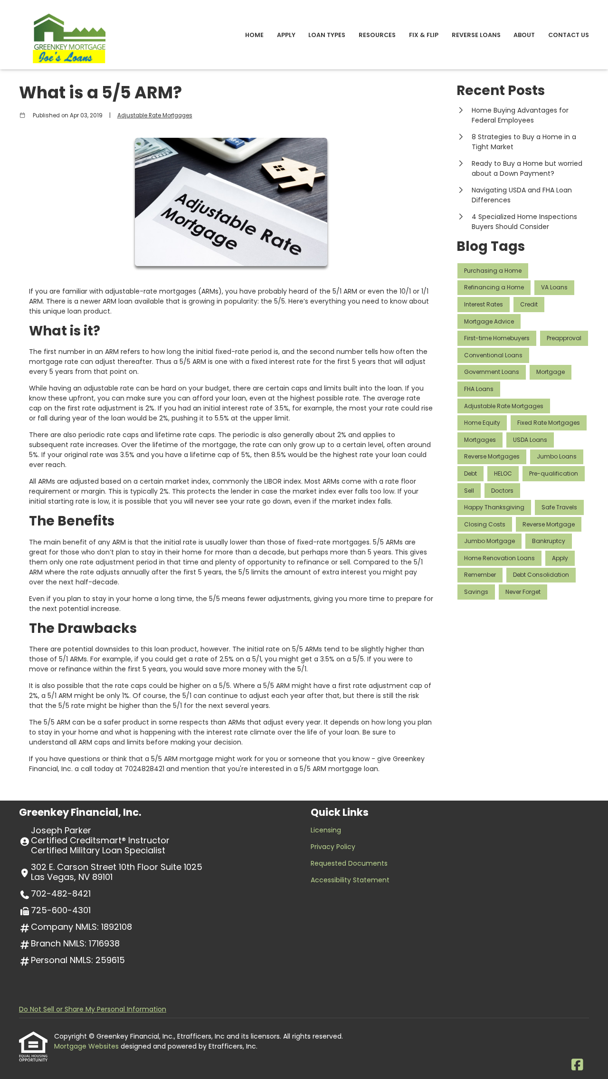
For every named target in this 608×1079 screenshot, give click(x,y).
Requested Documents (349, 863)
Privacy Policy (333, 846)
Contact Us (568, 35)
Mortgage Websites (87, 1046)
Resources (377, 35)
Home (254, 35)
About (524, 35)
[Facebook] (577, 1065)
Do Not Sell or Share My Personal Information (92, 1009)
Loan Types (326, 35)
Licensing (326, 830)
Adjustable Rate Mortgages (154, 115)
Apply (286, 35)
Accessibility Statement (350, 880)
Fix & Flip (423, 35)
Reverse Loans (476, 35)
